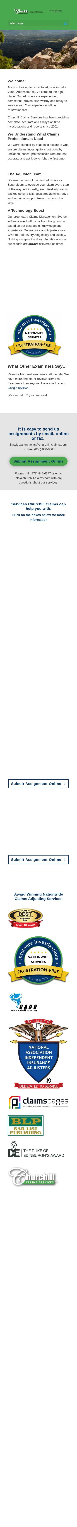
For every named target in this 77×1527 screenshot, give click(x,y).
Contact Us (36, 1299)
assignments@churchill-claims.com (43, 444)
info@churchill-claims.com (32, 478)
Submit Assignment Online (38, 461)
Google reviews (18, 388)
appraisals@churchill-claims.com (46, 847)
